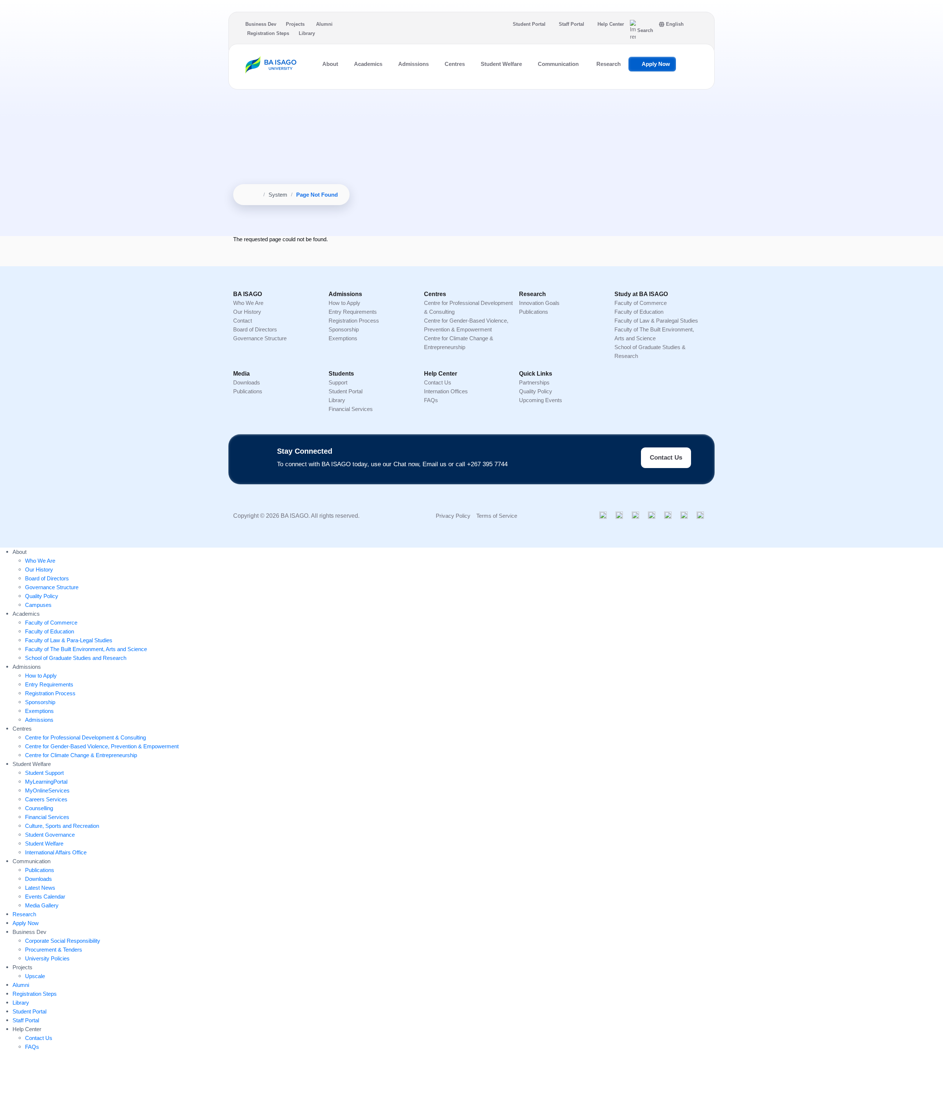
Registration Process (354, 320)
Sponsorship (344, 329)
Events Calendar (45, 896)
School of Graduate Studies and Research (75, 658)
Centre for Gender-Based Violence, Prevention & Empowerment (102, 746)
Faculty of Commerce (640, 303)
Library (307, 33)
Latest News (40, 888)
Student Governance (50, 835)
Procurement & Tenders (53, 949)
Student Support (44, 773)
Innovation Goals (539, 303)
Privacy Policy (453, 516)
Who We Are (248, 303)
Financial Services (351, 409)
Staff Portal (571, 24)
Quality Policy (535, 391)
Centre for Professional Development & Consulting (85, 737)
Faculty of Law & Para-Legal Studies (68, 640)
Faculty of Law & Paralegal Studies (656, 320)
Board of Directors (255, 329)
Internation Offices (446, 391)
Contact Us (437, 382)
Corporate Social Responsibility (62, 941)
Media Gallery (42, 905)
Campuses (38, 605)
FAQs (431, 400)
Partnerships (534, 382)
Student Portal (529, 24)
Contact (242, 320)
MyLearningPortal (46, 782)
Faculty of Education (638, 312)
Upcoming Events (540, 400)
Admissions (39, 720)
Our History (247, 312)
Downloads (246, 382)
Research (608, 64)
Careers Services (46, 799)
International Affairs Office (56, 852)
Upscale (35, 976)
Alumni (324, 24)
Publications (533, 312)
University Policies (47, 958)
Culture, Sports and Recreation (62, 826)
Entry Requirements (353, 312)
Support (338, 382)
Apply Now (656, 64)
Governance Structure (260, 338)
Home (252, 194)
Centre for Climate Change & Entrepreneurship (81, 755)
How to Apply (344, 303)
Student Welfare (44, 843)
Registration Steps (268, 33)
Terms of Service (496, 516)
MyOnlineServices (47, 790)
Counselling (39, 808)
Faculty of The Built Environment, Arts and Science (86, 649)
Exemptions (343, 338)
